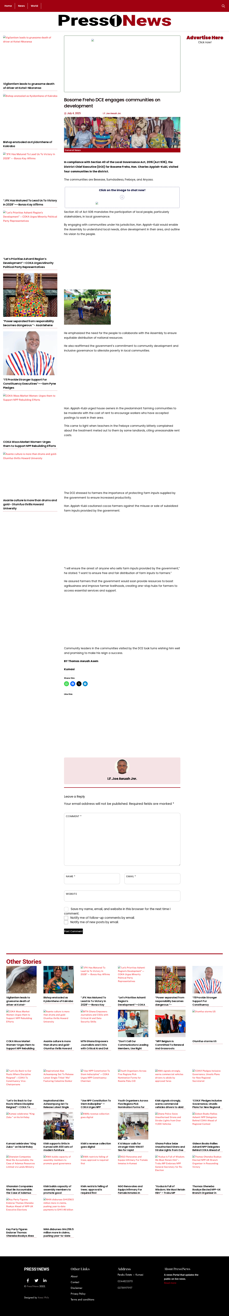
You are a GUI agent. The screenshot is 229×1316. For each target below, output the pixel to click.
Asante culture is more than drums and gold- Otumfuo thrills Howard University (30, 504)
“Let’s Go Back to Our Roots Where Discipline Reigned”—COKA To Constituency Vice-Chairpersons (20, 1107)
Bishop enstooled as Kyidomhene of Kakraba (58, 999)
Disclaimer (76, 1288)
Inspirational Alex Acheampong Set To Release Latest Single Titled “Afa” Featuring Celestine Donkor (56, 1107)
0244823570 (125, 1281)
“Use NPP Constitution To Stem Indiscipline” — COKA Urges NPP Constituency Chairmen (96, 1105)
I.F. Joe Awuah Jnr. (122, 778)
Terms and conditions (82, 1299)
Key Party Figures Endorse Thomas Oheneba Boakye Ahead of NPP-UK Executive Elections (20, 1235)
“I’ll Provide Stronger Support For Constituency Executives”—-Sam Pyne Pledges (29, 384)
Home (8, 5)
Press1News (36, 1269)
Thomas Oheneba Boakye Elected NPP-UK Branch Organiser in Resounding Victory (206, 1191)
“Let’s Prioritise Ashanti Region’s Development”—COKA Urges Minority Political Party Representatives (28, 263)
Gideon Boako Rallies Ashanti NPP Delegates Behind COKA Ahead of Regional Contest (206, 1148)
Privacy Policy (78, 1293)
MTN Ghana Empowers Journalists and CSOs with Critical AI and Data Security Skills (95, 1046)
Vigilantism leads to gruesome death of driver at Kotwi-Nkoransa (28, 86)
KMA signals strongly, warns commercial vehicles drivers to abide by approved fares (170, 1105)
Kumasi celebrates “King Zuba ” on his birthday (21, 1145)
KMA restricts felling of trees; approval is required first (94, 1190)
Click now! (205, 42)
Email (131, 876)
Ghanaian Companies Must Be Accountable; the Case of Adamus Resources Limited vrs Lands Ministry (19, 1193)
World (34, 5)
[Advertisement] (153, 64)
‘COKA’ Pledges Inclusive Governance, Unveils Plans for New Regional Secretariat (207, 1105)
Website (71, 894)
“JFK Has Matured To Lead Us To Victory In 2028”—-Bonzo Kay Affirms (30, 202)
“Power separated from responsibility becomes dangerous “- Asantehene (28, 323)
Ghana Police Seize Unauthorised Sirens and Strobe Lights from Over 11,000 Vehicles (170, 1148)
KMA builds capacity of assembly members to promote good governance (57, 1191)
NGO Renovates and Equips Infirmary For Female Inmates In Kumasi (130, 1191)
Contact (75, 1282)
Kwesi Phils (43, 1297)
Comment (74, 816)
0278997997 (125, 1288)
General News (73, 150)
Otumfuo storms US (204, 1041)
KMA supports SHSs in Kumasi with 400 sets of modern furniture (58, 1147)
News (21, 5)
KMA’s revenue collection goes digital (96, 1145)
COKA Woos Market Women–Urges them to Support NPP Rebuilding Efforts (29, 444)
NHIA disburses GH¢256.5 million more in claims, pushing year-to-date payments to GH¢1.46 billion (58, 1235)
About (74, 1276)
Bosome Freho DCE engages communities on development (112, 103)
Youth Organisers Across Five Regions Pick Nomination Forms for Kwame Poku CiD (133, 1105)
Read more (170, 1282)
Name (70, 876)
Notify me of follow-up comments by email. (102, 918)
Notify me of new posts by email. (94, 922)
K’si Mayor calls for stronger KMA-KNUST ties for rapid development (131, 1148)
